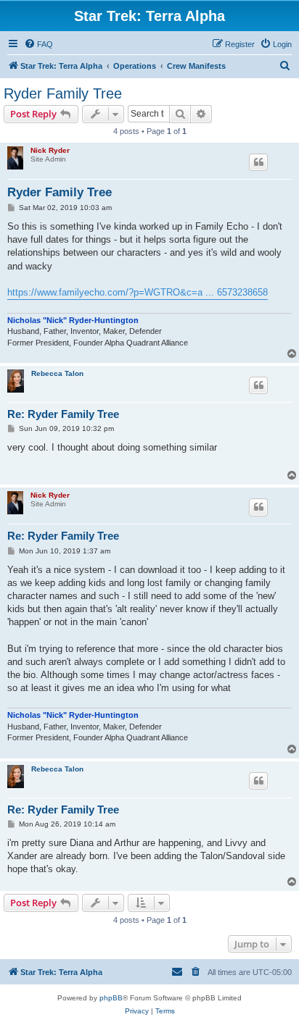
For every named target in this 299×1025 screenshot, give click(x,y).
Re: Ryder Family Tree (63, 414)
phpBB (111, 998)
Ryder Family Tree (63, 93)
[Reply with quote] (258, 162)
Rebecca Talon (57, 373)
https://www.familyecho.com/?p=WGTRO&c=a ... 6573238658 (137, 292)
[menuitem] (38, 44)
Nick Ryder (50, 150)
